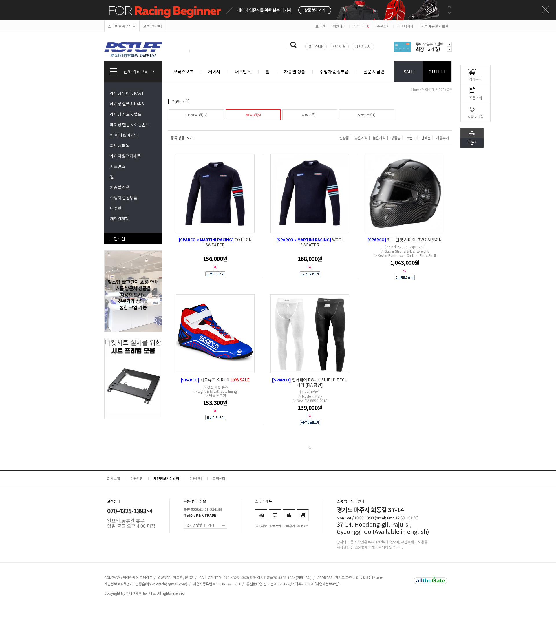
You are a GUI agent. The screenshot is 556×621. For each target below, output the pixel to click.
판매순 (426, 137)
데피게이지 (363, 46)
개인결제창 (119, 218)
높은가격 (379, 137)
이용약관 (136, 478)
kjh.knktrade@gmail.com (166, 583)
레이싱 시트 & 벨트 (126, 114)
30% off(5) (253, 114)
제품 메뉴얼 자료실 (434, 25)
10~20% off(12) (196, 114)
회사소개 (113, 478)
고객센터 (219, 478)
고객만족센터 (152, 25)
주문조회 (383, 25)
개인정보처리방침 (166, 478)
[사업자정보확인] (327, 583)
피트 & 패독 (119, 145)
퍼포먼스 (243, 71)
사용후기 (442, 137)
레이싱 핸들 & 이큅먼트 (129, 124)
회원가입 (339, 25)
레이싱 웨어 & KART (127, 93)
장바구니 (361, 25)
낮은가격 (360, 137)
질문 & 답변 (374, 71)
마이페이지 (405, 25)
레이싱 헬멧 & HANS (127, 104)
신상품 (344, 137)
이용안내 (195, 478)
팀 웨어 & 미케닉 (124, 135)
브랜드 (411, 137)
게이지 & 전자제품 (125, 156)
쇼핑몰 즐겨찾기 (119, 25)
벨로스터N (315, 46)
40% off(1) (310, 114)
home (416, 89)
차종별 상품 (294, 71)
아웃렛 (115, 208)
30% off (445, 89)
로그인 (320, 25)
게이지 (214, 71)
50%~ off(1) (366, 114)
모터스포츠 (183, 71)
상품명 (395, 137)
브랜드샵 (117, 239)
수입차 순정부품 (334, 71)
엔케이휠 (339, 46)
